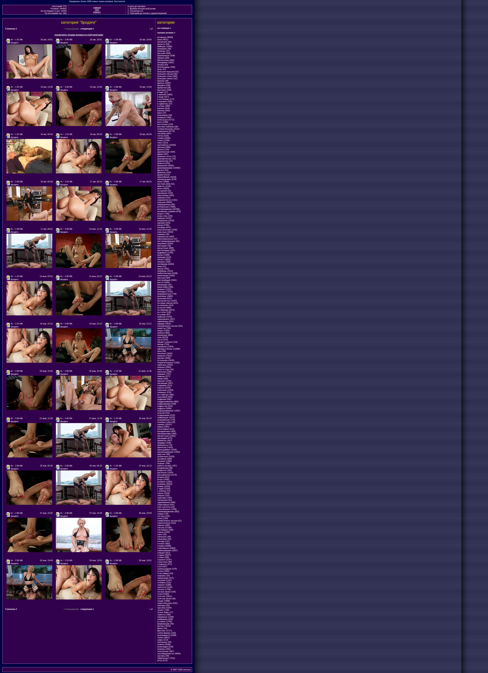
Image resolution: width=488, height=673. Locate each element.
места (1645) (163, 282)
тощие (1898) (163, 601)
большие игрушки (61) (168, 71)
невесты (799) (164, 328)
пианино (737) (164, 374)
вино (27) (161, 113)
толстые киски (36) (166, 598)
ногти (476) (162, 340)
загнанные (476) (165, 193)
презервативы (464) (167, 433)
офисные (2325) (165, 365)
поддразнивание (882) (168, 401)
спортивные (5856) (166, 548)
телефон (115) (164, 582)
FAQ (97, 10)
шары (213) (162, 640)
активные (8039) (165, 37)
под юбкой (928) (165, 397)
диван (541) (163, 154)
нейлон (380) (163, 333)
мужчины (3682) (165, 296)
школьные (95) (164, 642)
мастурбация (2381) (167, 280)
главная (97, 7)
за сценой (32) (164, 191)
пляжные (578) (164, 392)
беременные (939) (166, 55)
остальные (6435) (165, 360)
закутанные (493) (165, 195)
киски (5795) (163, 225)
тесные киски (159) (166, 592)
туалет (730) (163, 610)
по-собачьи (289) (165, 394)
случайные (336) (165, 530)
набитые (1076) (164, 317)
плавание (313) (164, 385)
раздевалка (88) (165, 468)
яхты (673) (162, 660)
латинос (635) (164, 262)
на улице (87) (163, 314)
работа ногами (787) (167, 466)
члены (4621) (163, 637)
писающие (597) (165, 383)
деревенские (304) (166, 152)
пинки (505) (162, 378)
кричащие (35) (164, 246)
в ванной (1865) (165, 94)
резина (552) (163, 477)
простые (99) (163, 454)
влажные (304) (164, 117)
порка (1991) (163, 427)
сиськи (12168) (164, 527)
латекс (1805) (163, 259)
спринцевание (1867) (167, 550)
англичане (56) (164, 42)
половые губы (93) (166, 422)
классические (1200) (167, 230)
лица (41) (161, 266)
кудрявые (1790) (165, 252)
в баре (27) (162, 92)
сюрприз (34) (163, 575)
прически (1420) (165, 447)
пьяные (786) (163, 463)
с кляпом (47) (163, 491)
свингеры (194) (164, 498)
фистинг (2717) (164, 630)
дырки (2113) (163, 175)
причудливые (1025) (167, 449)
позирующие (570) (166, 415)
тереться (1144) (165, 587)
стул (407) (162, 566)
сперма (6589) (164, 546)
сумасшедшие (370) (167, 569)
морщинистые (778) (167, 294)
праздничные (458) (166, 431)
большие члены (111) (167, 78)
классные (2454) (165, 232)
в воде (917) (163, 97)
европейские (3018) (166, 177)
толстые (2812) (164, 596)
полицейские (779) (166, 420)
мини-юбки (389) (165, 287)
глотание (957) (164, 133)
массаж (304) (163, 278)
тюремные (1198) (165, 617)
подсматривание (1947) (168, 411)
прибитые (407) (164, 440)
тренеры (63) (163, 605)
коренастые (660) (165, 236)
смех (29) (162, 534)
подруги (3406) (164, 408)
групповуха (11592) (166, 145)
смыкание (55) (164, 539)
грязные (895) (164, 147)
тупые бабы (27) (165, 612)
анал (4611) (162, 39)
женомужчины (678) (167, 179)
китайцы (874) (164, 227)
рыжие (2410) (163, 486)
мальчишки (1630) (166, 275)
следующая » (87, 28)
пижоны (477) (163, 376)
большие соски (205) (167, 76)
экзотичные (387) (165, 651)
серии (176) (163, 514)
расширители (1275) (167, 475)
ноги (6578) (162, 337)
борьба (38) (163, 81)
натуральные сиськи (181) (170, 326)
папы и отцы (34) (165, 369)
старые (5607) (164, 555)
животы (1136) (164, 186)
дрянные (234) (164, 172)
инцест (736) (163, 213)
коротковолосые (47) (167, 239)
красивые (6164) (165, 243)
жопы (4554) (163, 188)
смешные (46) (164, 537)
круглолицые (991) (166, 250)
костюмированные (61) (168, 241)
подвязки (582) (164, 399)
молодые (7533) (165, 291)
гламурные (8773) (166, 131)
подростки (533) (165, 406)
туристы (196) (164, 614)
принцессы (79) (164, 445)
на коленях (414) (165, 305)
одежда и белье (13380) (168, 349)
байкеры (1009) (164, 46)
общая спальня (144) (167, 342)
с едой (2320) (163, 488)
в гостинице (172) (165, 99)
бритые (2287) (164, 83)
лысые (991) (163, 268)
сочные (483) (163, 543)
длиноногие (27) (165, 161)
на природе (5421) (166, 310)
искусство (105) (165, 216)
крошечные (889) (165, 248)
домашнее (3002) (165, 165)
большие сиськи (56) (167, 74)
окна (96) (161, 351)
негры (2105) (163, 330)
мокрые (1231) (164, 289)
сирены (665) (163, 525)
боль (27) (161, 69)
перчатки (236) (164, 372)
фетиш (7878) (164, 626)
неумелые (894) (165, 335)
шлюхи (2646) (164, 644)
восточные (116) (165, 124)
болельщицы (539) (166, 67)
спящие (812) (163, 553)
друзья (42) (162, 170)
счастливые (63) (165, 573)
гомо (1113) (162, 142)
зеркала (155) (163, 197)
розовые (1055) (164, 482)
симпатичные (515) (166, 523)
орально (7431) (164, 356)
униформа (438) (165, 619)
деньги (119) (163, 149)
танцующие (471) (165, 578)
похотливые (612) (165, 429)
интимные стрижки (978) (169, 211)
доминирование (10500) (168, 168)
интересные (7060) (166, 207)
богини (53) (162, 65)
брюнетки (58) (164, 87)
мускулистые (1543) (167, 301)
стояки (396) (163, 557)
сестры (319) (163, 516)
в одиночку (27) (164, 104)
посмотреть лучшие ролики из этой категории (79, 35)
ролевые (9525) (164, 484)
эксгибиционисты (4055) (169, 653)
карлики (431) (163, 223)
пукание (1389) (164, 461)
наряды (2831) (164, 323)
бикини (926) (163, 58)
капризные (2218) (165, 220)
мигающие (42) (164, 285)
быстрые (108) (164, 90)
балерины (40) (164, 49)
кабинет (97, 12)
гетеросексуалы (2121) (168, 129)
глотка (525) (163, 136)
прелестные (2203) (166, 436)
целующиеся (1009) (166, 635)
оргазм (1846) (164, 358)
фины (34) (162, 628)
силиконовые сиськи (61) (169, 520)
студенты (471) (164, 564)
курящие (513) (164, 257)
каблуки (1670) (164, 218)
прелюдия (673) (164, 438)
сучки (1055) (163, 571)
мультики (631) (164, 298)
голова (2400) (163, 138)
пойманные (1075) (166, 417)
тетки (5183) (163, 594)
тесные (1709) (164, 589)
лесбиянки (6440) (165, 264)
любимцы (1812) (165, 271)
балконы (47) (163, 51)
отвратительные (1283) (168, 362)
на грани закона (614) (167, 303)
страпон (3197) (164, 559)
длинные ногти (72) (166, 156)
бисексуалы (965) (165, 60)
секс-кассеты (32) (166, 507)
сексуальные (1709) (167, 509)
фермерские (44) (165, 624)
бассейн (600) (164, 53)
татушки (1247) (164, 580)
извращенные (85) (166, 204)
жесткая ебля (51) (166, 184)
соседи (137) (163, 541)
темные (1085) (164, 585)
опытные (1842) (165, 353)
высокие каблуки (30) (167, 126)
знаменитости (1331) (167, 200)
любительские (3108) (167, 273)
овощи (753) (163, 344)
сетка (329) (162, 518)
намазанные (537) (166, 319)
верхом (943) (163, 110)
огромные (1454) (165, 346)
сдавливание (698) (166, 502)
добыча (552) (163, 163)
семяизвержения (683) (168, 511)
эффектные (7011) (166, 658)
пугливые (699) (164, 459)
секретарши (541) (165, 504)
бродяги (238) (163, 85)
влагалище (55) (164, 115)
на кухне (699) (164, 307)
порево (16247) (164, 424)
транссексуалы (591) (167, 603)
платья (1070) (164, 388)
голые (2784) (163, 140)
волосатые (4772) (165, 120)
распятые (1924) (165, 472)
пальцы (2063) (164, 367)
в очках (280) (163, 106)
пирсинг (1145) (164, 381)
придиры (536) (164, 443)
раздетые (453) (164, 470)
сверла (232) (163, 495)
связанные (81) (164, 500)
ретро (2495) (163, 479)
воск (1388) (162, 122)
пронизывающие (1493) (168, 452)
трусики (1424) (164, 608)
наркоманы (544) (165, 321)
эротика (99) (163, 656)
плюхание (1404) (165, 390)
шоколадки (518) (165, 647)
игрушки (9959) (164, 202)
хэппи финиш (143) (166, 633)
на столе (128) (164, 312)
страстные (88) (164, 562)
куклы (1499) (163, 255)
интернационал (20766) (168, 209)
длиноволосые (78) (166, 159)
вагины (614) (163, 108)
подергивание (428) (166, 404)
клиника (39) (163, 234)
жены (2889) (163, 181)
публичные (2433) (166, 456)
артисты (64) (163, 44)
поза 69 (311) (163, 413)
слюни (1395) (163, 532)
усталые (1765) (164, 621)
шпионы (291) (164, 649)
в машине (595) (164, 101)
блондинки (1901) (165, 62)
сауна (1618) (163, 493)
